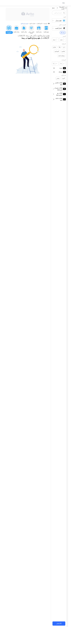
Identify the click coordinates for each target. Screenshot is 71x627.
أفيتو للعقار (39, 23)
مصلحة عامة (61, 55)
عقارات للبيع (32, 23)
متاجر (58, 78)
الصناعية (57, 51)
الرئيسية (45, 23)
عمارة (54, 47)
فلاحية (63, 51)
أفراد (63, 78)
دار (64, 47)
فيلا (59, 47)
